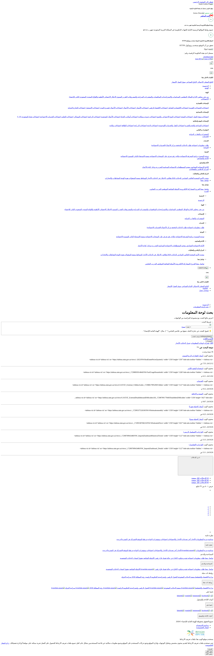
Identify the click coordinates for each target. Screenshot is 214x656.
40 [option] (200, 480)
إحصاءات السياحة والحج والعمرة (197, 125)
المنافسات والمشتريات (152, 97)
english (205, 288)
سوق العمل (181, 82)
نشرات (206, 343)
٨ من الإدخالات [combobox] (195, 457)
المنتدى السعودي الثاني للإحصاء (80, 97)
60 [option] (200, 482)
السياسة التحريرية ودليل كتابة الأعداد (155, 167)
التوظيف (164, 189)
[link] (105, 497)
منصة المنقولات (134, 178)
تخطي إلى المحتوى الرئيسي (203, 2)
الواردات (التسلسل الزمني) (193, 432)
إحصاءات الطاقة (128, 125)
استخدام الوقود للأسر (195, 368)
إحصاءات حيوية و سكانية (147, 117)
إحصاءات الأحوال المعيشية (110, 117)
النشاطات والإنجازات (112, 178)
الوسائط (143, 178)
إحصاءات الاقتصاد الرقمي (158, 108)
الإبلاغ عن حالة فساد (170, 558)
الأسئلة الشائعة (173, 189)
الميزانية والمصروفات (135, 97)
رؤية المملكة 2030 (138, 577)
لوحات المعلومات (197, 343)
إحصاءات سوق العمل (201, 117)
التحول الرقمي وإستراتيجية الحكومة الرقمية (161, 577)
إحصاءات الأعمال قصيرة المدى (111, 108)
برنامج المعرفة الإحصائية (189, 156)
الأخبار (149, 178)
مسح (183, 327)
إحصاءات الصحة (187, 117)
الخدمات (200, 381)
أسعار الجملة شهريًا (196, 407)
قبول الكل (209, 651)
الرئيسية (201, 200)
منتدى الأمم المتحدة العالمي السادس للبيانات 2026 (190, 178)
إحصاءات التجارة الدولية (76, 108)
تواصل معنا (204, 189)
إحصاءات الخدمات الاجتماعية (50, 117)
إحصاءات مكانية (115, 125)
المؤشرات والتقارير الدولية (199, 134)
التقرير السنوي (121, 97)
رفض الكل (209, 654)
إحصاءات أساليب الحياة (129, 117)
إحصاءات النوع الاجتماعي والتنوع (168, 117)
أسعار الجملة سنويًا (196, 419)
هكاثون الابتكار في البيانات (161, 178)
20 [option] (200, 478)
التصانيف (193, 167)
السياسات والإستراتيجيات (170, 97)
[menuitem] (202, 625)
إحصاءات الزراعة (140, 125)
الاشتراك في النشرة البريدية (127, 539)
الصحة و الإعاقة (197, 394)
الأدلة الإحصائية (203, 167)
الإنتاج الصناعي (191, 82)
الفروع (197, 189)
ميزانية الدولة (126, 577)
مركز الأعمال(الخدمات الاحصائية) (163, 145)
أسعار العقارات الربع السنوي (192, 356)
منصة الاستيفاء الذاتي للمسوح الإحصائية (135, 156)
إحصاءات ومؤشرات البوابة (157, 539)
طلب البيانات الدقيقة (183, 145)
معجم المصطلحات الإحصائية (179, 167)
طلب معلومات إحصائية (200, 145)
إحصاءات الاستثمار (92, 108)
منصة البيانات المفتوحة (186, 577)
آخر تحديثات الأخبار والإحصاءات (179, 539)
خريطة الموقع (142, 539)
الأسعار (174, 82)
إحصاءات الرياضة (94, 117)
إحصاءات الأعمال (129, 108)
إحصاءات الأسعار (142, 108)
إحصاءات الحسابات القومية (199, 108)
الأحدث (210, 339)
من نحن (206, 97)
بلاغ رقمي (158, 558)
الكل (211, 343)
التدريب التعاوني (155, 189)
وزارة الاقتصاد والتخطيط (204, 577)
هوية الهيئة (124, 178)
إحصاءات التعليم (67, 117)
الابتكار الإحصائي (110, 97)
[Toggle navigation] (212, 61)
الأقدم (205, 339)
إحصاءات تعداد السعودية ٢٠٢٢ (28, 117)
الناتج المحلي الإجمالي (205, 82)
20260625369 (208, 57)
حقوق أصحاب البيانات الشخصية (131, 558)
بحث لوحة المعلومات (201, 307)
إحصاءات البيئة (152, 125)
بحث (188, 327)
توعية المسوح (203, 156)
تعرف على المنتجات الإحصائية (160, 156)
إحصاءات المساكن (80, 117)
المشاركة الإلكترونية (187, 189)
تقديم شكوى (182, 558)
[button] (203, 13)
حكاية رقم (176, 156)
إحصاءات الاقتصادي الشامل (178, 108)
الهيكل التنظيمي (186, 97)
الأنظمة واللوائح (98, 97)
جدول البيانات (185, 343)
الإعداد (210, 649)
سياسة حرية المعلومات (204, 539)
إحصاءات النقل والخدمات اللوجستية (171, 125)
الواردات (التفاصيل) (196, 445)
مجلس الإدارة (197, 97)
